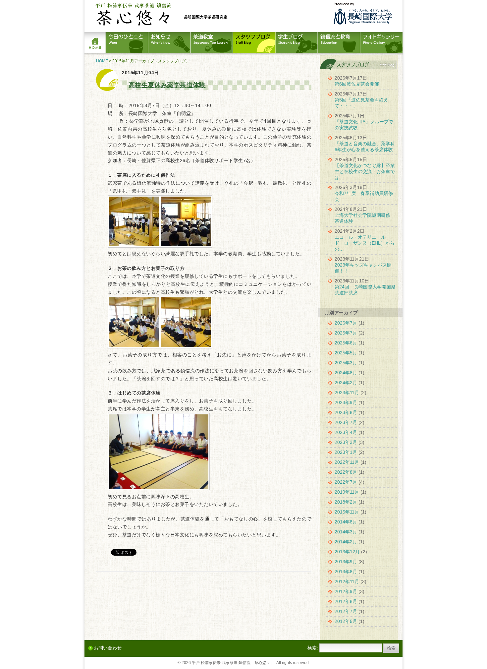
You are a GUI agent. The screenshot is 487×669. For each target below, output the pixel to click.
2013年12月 (347, 551)
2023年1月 (346, 452)
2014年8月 (346, 521)
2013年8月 (346, 571)
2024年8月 (346, 372)
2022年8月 (346, 472)
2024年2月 (346, 382)
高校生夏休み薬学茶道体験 (167, 85)
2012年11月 (347, 581)
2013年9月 (346, 561)
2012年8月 (346, 601)
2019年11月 (347, 492)
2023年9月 (346, 402)
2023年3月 (346, 442)
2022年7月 (346, 482)
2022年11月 (347, 462)
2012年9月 (346, 591)
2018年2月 (346, 502)
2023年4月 (346, 432)
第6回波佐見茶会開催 (357, 84)
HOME (102, 61)
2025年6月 (346, 342)
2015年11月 (347, 512)
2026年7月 (346, 323)
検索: (312, 647)
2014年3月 (346, 531)
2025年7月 (346, 332)
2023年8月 (346, 412)
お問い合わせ (108, 647)
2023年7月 (346, 422)
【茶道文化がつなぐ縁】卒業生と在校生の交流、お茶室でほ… (365, 171)
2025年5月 (346, 352)
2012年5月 (346, 621)
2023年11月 (347, 392)
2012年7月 (346, 611)
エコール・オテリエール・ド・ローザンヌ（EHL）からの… (365, 243)
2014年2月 (346, 541)
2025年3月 (346, 362)
